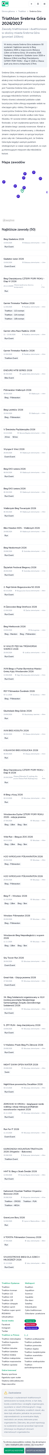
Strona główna (8, 11)
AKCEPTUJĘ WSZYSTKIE (14, 1450)
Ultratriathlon (7, 1317)
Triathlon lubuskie (9, 1348)
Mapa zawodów (9, 1384)
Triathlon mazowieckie (11, 1361)
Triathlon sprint (8, 1307)
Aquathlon (29, 1290)
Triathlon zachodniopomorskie (33, 1366)
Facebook (6, 1324)
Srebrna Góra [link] (35, 11)
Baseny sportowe (9, 1374)
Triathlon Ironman (9, 1290)
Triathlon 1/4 (7, 1297)
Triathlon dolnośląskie (11, 1339)
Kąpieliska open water (11, 1377)
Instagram (6, 1328)
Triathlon (22, 11)
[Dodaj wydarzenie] (31, 4)
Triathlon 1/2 (7, 1293)
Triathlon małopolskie (11, 1358)
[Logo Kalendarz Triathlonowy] (5, 3)
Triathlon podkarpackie (34, 1339)
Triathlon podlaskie (32, 1342)
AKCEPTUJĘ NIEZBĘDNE (35, 1450)
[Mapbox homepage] (9, 220)
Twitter (5, 1331)
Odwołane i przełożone (35, 1313)
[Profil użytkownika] (38, 4)
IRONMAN (6, 1313)
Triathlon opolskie (9, 1365)
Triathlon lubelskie (10, 1351)
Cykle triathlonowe (33, 1310)
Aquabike (29, 1297)
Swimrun (29, 1293)
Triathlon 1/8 (7, 1300)
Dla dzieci (29, 1300)
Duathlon (29, 1287)
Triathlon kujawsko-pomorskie (10, 1343)
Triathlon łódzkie (9, 1355)
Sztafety (28, 1303)
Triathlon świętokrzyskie (34, 1352)
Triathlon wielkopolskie (34, 1361)
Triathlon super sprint (11, 1310)
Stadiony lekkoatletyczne (13, 1380)
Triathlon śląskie (31, 1349)
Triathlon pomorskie (33, 1345)
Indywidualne (31, 1307)
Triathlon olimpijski (10, 1303)
